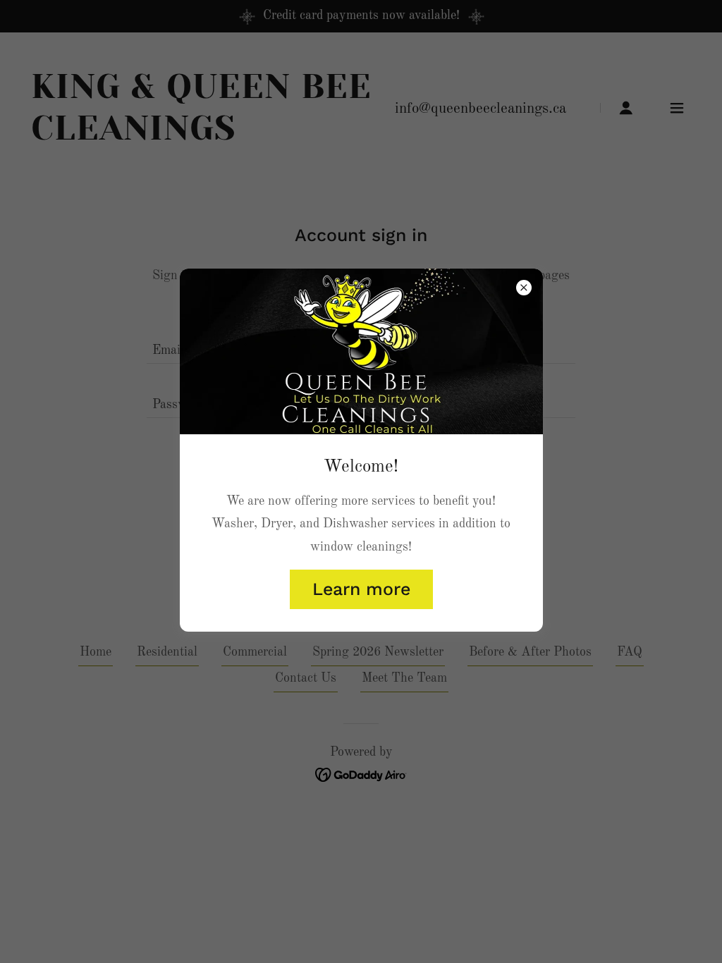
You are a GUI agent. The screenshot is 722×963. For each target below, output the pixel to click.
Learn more (361, 589)
